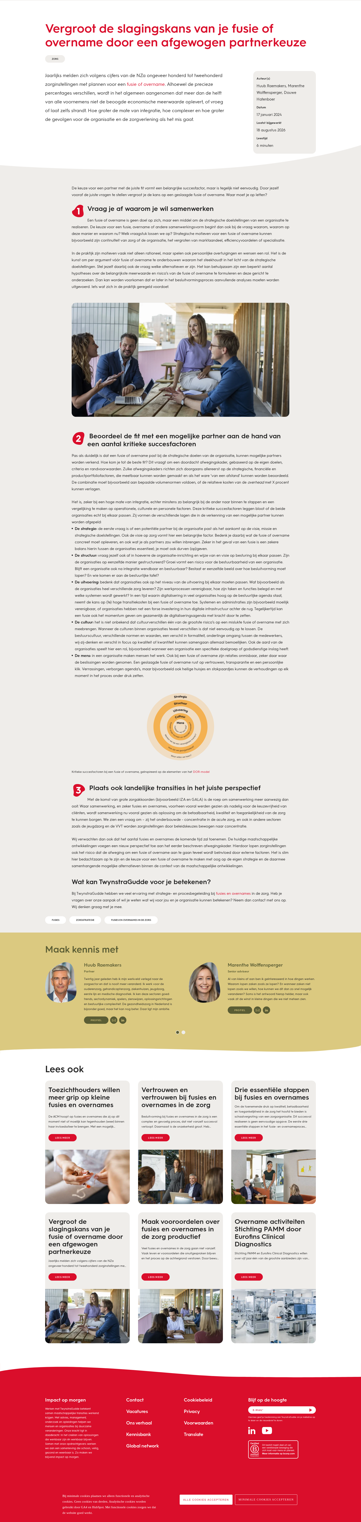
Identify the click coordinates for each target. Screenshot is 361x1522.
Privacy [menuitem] (192, 1411)
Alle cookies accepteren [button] (206, 1499)
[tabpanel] (108, 993)
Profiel (96, 1020)
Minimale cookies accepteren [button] (266, 1499)
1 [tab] (177, 1032)
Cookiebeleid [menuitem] (198, 1400)
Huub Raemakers (271, 85)
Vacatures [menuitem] (137, 1411)
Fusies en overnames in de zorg (131, 919)
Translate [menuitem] (193, 1434)
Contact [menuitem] (135, 1400)
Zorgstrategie (85, 919)
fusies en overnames (233, 893)
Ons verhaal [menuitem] (139, 1423)
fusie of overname (146, 84)
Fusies (55, 919)
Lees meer (62, 1137)
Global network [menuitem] (142, 1446)
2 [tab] (183, 1032)
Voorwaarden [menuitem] (198, 1423)
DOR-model (201, 772)
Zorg (55, 58)
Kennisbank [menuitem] (138, 1434)
